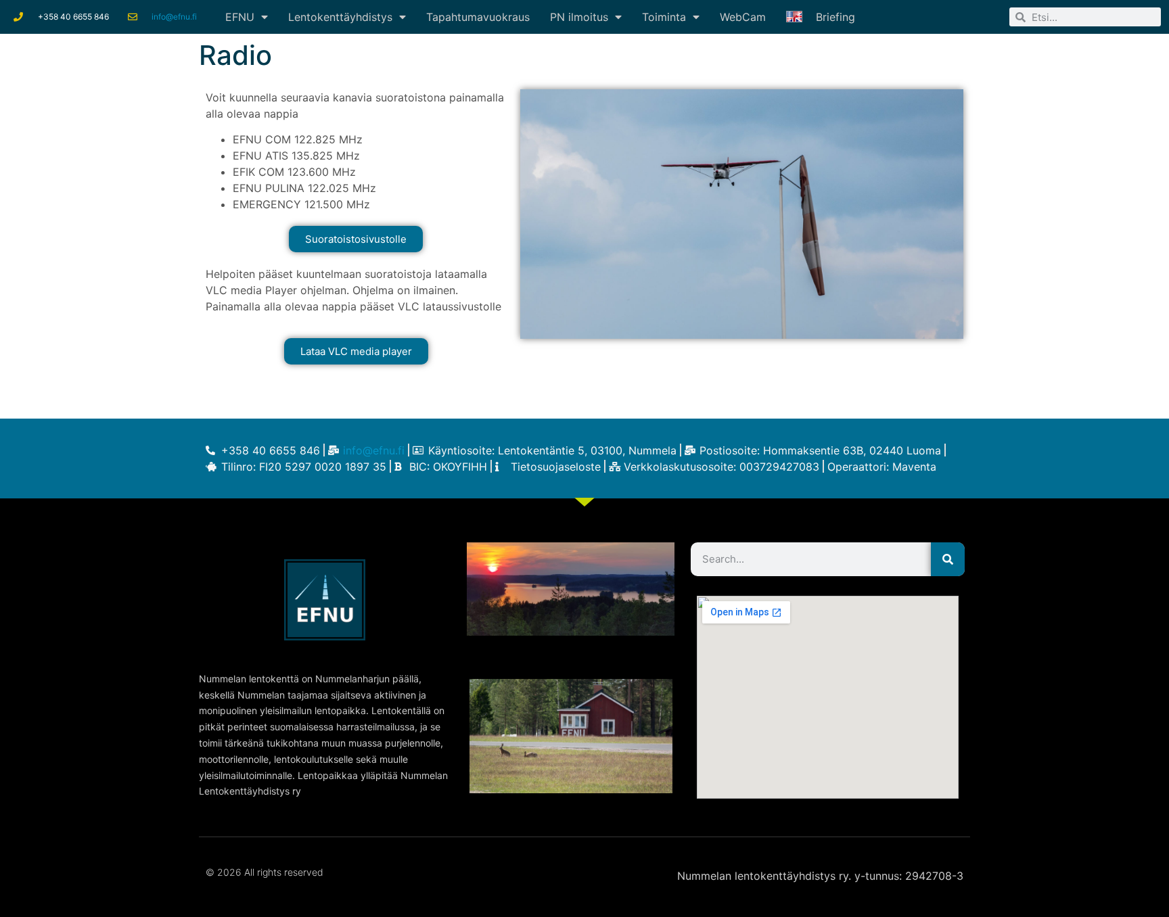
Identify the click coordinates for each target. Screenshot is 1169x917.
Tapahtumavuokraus (478, 17)
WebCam (743, 17)
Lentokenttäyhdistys (340, 17)
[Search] (948, 559)
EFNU (239, 17)
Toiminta (664, 17)
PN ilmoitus (579, 17)
